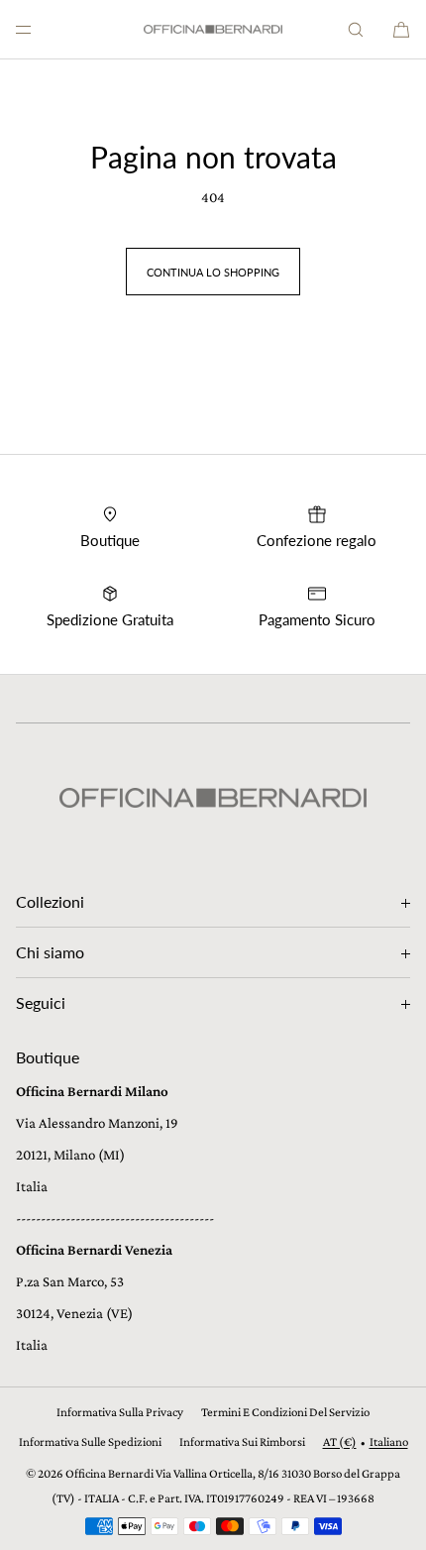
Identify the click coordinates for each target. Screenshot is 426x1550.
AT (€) (340, 1441)
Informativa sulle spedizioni (90, 1441)
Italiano (389, 1441)
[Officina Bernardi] (213, 30)
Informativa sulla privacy (119, 1411)
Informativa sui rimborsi (242, 1441)
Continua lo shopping (213, 272)
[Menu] (39, 29)
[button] (355, 29)
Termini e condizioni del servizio (285, 1411)
